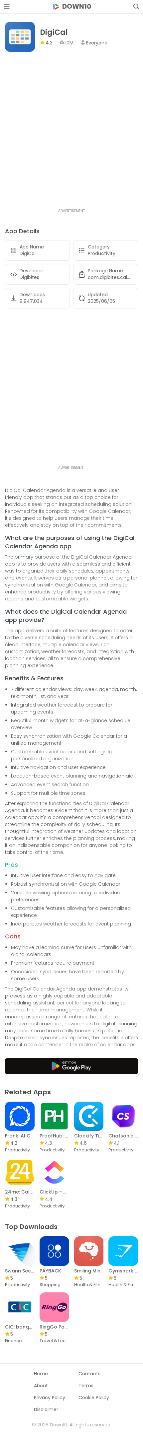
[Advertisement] (71, 136)
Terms (85, 1385)
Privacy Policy (49, 1397)
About (41, 1385)
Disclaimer (46, 1409)
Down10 (76, 6)
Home (41, 1373)
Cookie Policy (93, 1397)
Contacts (89, 1373)
